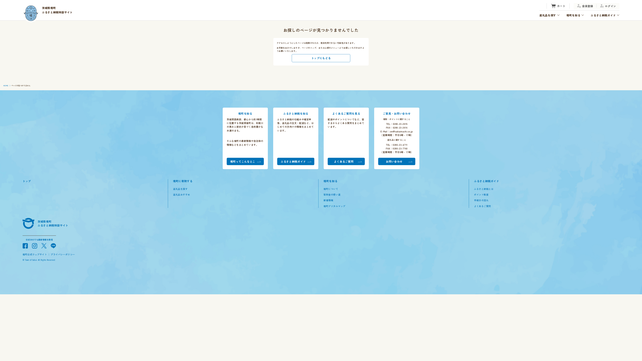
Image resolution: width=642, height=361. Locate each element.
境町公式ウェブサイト (35, 254)
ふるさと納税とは (483, 189)
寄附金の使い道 (332, 194)
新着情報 (328, 200)
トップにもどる (321, 58)
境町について (331, 189)
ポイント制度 (481, 194)
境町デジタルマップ (334, 206)
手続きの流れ (481, 200)
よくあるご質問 (482, 206)
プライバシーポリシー (63, 254)
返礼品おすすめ (181, 194)
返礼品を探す (180, 189)
